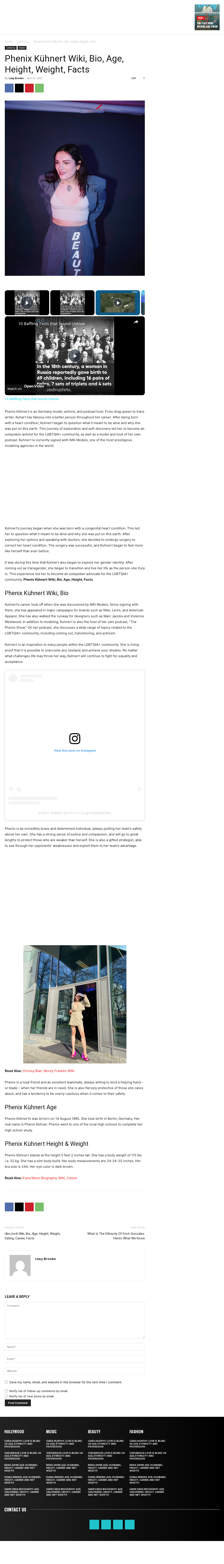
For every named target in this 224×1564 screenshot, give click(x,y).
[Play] (118, 302)
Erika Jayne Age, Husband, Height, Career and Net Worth (21, 1468)
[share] (136, 322)
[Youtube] (130, 1524)
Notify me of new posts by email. (31, 1396)
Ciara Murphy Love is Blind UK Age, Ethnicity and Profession (22, 1444)
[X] (19, 88)
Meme (200, 17)
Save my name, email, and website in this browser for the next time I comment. (65, 1382)
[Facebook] (9, 88)
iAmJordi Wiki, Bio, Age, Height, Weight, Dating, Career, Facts (32, 1236)
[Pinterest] (29, 88)
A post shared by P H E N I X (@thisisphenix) (74, 813)
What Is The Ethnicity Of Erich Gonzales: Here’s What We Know (116, 1236)
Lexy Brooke (16, 78)
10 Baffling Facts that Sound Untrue (51, 323)
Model (22, 47)
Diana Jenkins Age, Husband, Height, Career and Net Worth (22, 1480)
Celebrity (22, 41)
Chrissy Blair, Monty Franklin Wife (49, 1071)
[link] (11, 323)
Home (8, 41)
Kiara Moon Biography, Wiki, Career (50, 1178)
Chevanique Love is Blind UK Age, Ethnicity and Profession (22, 1456)
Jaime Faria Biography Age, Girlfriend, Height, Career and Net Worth (21, 1492)
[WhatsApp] (39, 88)
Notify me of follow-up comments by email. (38, 1391)
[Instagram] (106, 1524)
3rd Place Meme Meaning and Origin (207, 24)
